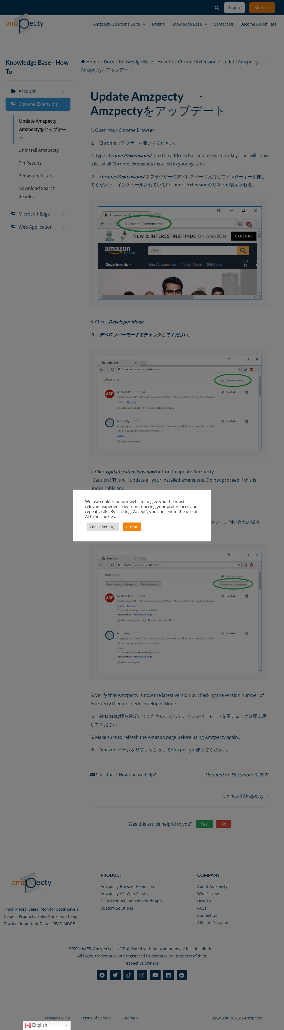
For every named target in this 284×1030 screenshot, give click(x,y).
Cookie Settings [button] (102, 526)
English (39, 1025)
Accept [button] (131, 526)
